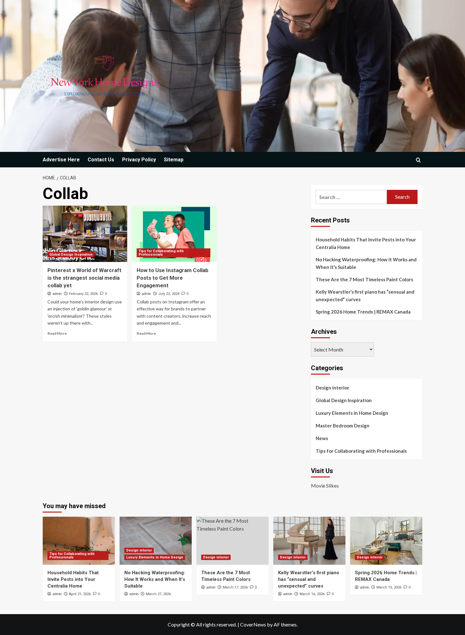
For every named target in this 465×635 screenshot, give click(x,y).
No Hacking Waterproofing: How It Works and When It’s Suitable (366, 263)
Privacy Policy (139, 160)
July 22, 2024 (168, 294)
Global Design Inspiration (71, 254)
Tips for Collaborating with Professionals (161, 253)
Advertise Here (61, 160)
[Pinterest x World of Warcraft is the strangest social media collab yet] (85, 234)
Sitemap (173, 160)
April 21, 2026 (80, 594)
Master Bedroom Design (342, 425)
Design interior (332, 387)
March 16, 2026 (312, 594)
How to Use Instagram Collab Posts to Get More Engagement (172, 278)
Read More (57, 333)
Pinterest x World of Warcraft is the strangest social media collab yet (84, 278)
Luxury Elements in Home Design (352, 413)
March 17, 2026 (235, 587)
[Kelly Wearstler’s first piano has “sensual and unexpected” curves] (309, 541)
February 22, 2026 (83, 294)
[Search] (418, 159)
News (322, 438)
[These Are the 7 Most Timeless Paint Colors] (232, 541)
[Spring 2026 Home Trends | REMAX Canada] (386, 541)
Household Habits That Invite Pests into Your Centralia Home (366, 243)
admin (57, 294)
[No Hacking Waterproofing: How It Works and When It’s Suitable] (156, 541)
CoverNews (253, 624)
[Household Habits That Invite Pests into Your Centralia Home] (79, 541)
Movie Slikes (325, 485)
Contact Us (101, 160)
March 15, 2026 (388, 587)
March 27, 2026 (158, 594)
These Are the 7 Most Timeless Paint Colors (364, 279)
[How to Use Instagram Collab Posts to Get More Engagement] (174, 234)
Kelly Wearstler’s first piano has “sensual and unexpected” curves (365, 295)
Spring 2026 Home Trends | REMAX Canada (363, 311)
